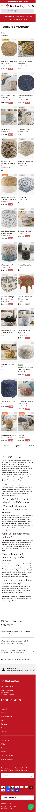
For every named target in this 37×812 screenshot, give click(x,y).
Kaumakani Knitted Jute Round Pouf (9, 63)
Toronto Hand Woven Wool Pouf (8, 97)
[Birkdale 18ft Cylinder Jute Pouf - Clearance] (9, 184)
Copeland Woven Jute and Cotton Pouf (25, 403)
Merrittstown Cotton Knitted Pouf (25, 63)
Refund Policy (22, 807)
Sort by (3, 33)
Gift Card (4, 731)
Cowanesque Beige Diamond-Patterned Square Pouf (7, 299)
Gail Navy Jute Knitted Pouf (25, 97)
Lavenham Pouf (6, 129)
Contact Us (5, 740)
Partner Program (6, 716)
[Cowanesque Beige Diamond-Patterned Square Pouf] (9, 284)
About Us (4, 709)
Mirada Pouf (22, 197)
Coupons (4, 728)
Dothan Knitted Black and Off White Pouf (8, 332)
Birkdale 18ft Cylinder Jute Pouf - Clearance (8, 198)
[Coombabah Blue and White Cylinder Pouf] (9, 218)
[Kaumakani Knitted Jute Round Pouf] (9, 49)
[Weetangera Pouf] (9, 252)
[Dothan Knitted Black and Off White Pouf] (9, 318)
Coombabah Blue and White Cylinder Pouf (8, 232)
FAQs (3, 744)
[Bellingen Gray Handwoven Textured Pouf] (9, 148)
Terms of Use (13, 807)
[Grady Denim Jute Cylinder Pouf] (26, 318)
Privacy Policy (4, 807)
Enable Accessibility (7, 759)
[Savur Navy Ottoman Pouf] (9, 389)
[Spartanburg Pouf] (26, 117)
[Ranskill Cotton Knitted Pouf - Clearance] (9, 422)
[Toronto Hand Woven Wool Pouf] (9, 83)
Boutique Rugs (8, 803)
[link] (6, 446)
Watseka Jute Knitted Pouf (8, 366)
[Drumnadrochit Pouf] (26, 218)
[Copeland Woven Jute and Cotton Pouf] (26, 389)
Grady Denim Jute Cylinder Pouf (24, 332)
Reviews (4, 713)
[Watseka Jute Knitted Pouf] (9, 352)
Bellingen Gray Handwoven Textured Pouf (8, 163)
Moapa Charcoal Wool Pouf (25, 266)
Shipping (4, 748)
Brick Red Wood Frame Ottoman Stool (25, 298)
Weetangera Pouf (7, 265)
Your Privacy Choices (6, 808)
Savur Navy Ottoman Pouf (8, 403)
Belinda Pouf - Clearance (22, 436)
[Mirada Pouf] (26, 184)
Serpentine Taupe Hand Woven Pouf (26, 162)
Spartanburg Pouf (24, 129)
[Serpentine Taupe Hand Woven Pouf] (26, 148)
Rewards (4, 724)
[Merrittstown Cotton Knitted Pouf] (26, 49)
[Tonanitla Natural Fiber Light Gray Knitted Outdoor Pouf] (26, 352)
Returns (3, 751)
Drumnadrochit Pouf (25, 231)
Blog (2, 720)
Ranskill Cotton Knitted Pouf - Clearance (8, 436)
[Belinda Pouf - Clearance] (26, 422)
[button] (33, 6)
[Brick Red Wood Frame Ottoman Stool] (26, 284)
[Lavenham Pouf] (9, 117)
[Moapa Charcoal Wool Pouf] (26, 252)
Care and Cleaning (7, 755)
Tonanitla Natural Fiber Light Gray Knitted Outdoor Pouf (25, 370)
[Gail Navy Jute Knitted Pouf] (26, 83)
